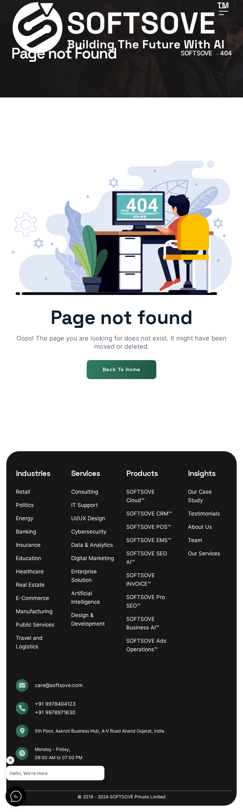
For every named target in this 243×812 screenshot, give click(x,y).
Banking (26, 531)
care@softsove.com (59, 685)
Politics (25, 505)
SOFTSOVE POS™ (148, 527)
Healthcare (30, 571)
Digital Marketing (92, 558)
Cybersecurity (88, 531)
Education (28, 558)
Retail (23, 492)
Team (195, 540)
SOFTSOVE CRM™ (148, 513)
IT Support (84, 505)
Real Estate (30, 585)
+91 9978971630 (55, 712)
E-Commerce (32, 598)
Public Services (35, 624)
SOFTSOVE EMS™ (148, 540)
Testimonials (204, 513)
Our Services (204, 553)
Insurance (28, 545)
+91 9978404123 (55, 704)
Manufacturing (34, 611)
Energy (24, 518)
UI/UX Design (88, 518)
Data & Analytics (92, 545)
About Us (200, 527)
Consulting (84, 492)
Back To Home (122, 369)
